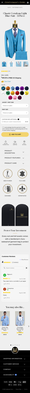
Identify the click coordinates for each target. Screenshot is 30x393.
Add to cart (16, 134)
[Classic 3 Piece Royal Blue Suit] (17, 88)
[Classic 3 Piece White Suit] (3, 93)
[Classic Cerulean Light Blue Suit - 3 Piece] (3, 88)
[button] (2, 2)
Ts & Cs (25, 389)
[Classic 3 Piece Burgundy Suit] (20, 98)
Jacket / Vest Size (8, 102)
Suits (9, 7)
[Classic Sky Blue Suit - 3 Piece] (13, 88)
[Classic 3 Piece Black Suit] (22, 93)
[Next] (26, 39)
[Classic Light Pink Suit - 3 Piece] (15, 98)
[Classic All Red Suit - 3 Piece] (17, 93)
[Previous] (3, 39)
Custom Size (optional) (10, 119)
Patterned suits (17, 7)
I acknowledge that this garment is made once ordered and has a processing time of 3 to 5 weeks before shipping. (14, 129)
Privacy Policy (18, 389)
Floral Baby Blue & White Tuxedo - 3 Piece (20, 330)
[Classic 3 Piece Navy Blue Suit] (27, 88)
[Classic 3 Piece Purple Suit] (22, 88)
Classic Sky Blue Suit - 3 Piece (5, 329)
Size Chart (7, 81)
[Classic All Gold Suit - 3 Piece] (13, 93)
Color (3, 85)
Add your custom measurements (12, 121)
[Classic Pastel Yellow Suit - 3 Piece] (27, 93)
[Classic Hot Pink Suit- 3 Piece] (10, 98)
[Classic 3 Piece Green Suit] (8, 93)
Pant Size (5, 109)
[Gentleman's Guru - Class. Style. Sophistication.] (15, 2)
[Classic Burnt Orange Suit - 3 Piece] (8, 88)
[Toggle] (23, 152)
